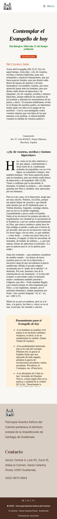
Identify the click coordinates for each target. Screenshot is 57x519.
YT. (33, 500)
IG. (28, 500)
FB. (23, 500)
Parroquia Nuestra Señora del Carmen (33, 506)
